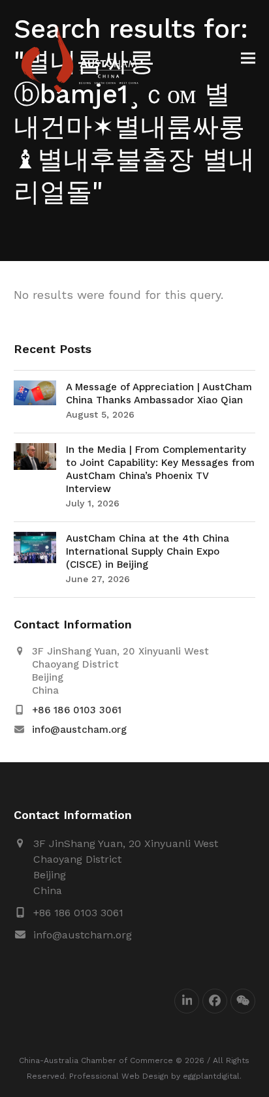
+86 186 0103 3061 (76, 710)
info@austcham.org (79, 729)
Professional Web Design (118, 1076)
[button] (248, 58)
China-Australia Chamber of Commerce (96, 1060)
